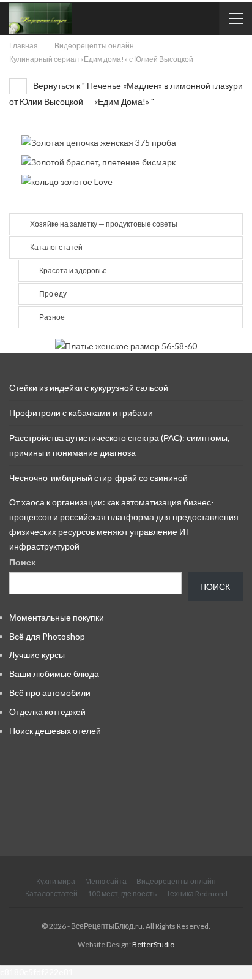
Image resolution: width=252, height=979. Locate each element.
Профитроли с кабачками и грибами (81, 412)
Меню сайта (106, 881)
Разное (52, 317)
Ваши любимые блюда (54, 673)
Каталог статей (56, 247)
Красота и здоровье (73, 270)
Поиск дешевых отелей (55, 730)
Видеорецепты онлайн (176, 881)
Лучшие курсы (37, 654)
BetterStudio (153, 944)
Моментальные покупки (56, 617)
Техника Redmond (197, 893)
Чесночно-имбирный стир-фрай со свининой (98, 477)
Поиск (22, 562)
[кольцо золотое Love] (67, 181)
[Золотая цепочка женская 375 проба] (98, 141)
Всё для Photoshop (47, 636)
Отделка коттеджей (47, 711)
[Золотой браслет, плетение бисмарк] (98, 161)
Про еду (53, 293)
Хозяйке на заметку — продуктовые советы (103, 224)
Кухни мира (55, 881)
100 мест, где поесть (122, 893)
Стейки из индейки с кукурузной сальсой (88, 387)
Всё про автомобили (50, 692)
